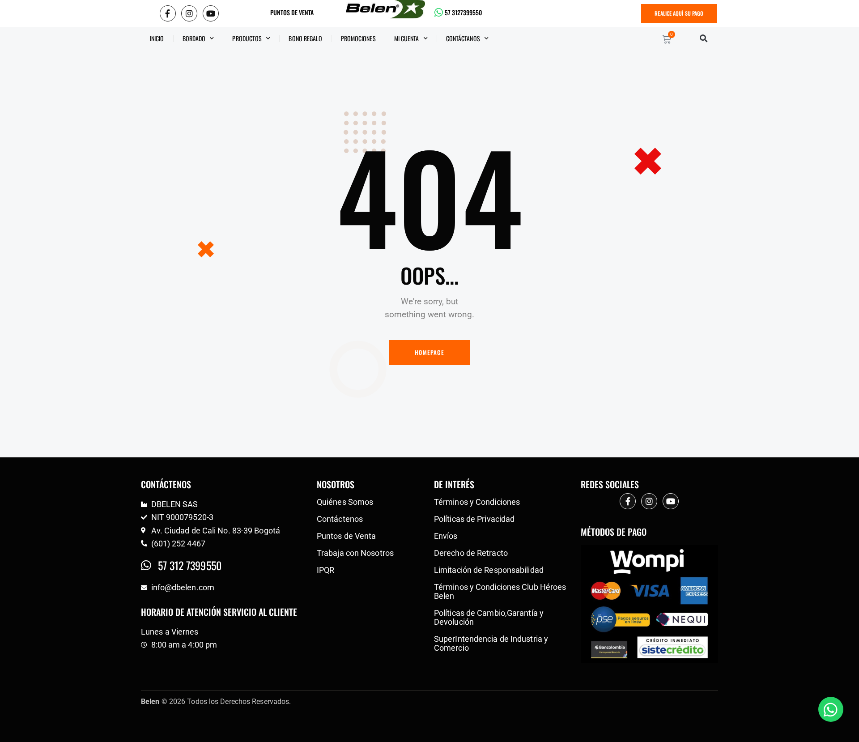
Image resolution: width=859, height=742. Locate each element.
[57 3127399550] (439, 12)
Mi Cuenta (406, 38)
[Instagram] (189, 13)
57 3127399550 (463, 12)
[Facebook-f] (168, 13)
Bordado (194, 38)
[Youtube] (211, 13)
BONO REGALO (305, 38)
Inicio (157, 38)
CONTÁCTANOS (463, 38)
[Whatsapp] (830, 709)
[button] (703, 38)
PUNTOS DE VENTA (292, 12)
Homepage (429, 352)
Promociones (358, 38)
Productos (247, 38)
